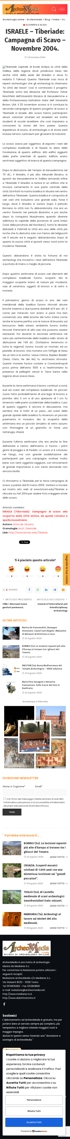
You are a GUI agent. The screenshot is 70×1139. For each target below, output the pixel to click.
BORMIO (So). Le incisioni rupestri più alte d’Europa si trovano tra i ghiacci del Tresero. (43, 649)
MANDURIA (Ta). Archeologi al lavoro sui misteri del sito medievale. (42, 918)
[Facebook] (29, 589)
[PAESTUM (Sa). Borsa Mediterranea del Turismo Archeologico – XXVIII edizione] (11, 669)
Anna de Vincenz (23, 524)
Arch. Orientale (27, 528)
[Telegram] (54, 589)
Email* (38, 786)
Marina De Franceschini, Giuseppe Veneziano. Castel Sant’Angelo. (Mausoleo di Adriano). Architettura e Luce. (44, 630)
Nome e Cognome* (14, 786)
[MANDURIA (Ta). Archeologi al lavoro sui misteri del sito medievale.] (12, 919)
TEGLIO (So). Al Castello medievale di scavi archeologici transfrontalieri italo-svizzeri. (44, 896)
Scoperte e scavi (36, 25)
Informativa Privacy (39, 805)
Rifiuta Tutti (34, 1111)
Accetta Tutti (34, 1122)
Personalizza (34, 1100)
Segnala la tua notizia (67, 569)
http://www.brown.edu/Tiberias (28, 532)
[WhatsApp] (37, 589)
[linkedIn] (46, 589)
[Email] (63, 589)
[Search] (53, 9)
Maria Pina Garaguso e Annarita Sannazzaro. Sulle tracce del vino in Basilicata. (41, 684)
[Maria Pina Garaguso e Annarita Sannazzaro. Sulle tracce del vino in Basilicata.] (11, 687)
